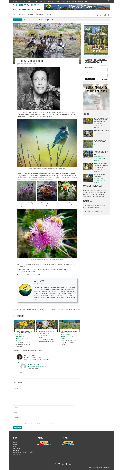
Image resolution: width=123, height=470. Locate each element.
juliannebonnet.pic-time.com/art (26, 271)
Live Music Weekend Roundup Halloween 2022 (65, 309)
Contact (86, 1)
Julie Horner (98, 158)
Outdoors (65, 321)
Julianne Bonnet (33, 365)
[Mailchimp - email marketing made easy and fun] (105, 80)
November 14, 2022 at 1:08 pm (37, 366)
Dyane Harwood (29, 355)
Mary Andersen (94, 207)
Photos (86, 114)
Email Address (89, 67)
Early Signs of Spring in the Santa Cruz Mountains (101, 164)
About (41, 1)
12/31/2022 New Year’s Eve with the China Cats (29, 309)
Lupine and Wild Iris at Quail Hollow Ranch (69, 332)
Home (36, 1)
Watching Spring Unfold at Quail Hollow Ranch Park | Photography (24, 332)
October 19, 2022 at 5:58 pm (33, 357)
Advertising (51, 1)
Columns (30, 15)
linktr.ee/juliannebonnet (51, 269)
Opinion (48, 15)
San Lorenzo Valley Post (26, 5)
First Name (88, 72)
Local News (22, 15)
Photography (17, 24)
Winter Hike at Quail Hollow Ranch (99, 175)
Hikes (15, 321)
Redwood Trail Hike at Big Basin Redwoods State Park (101, 152)
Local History (40, 15)
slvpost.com (33, 64)
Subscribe (58, 1)
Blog (45, 1)
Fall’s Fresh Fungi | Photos (46, 331)
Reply (18, 362)
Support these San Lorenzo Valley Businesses (72, 1)
